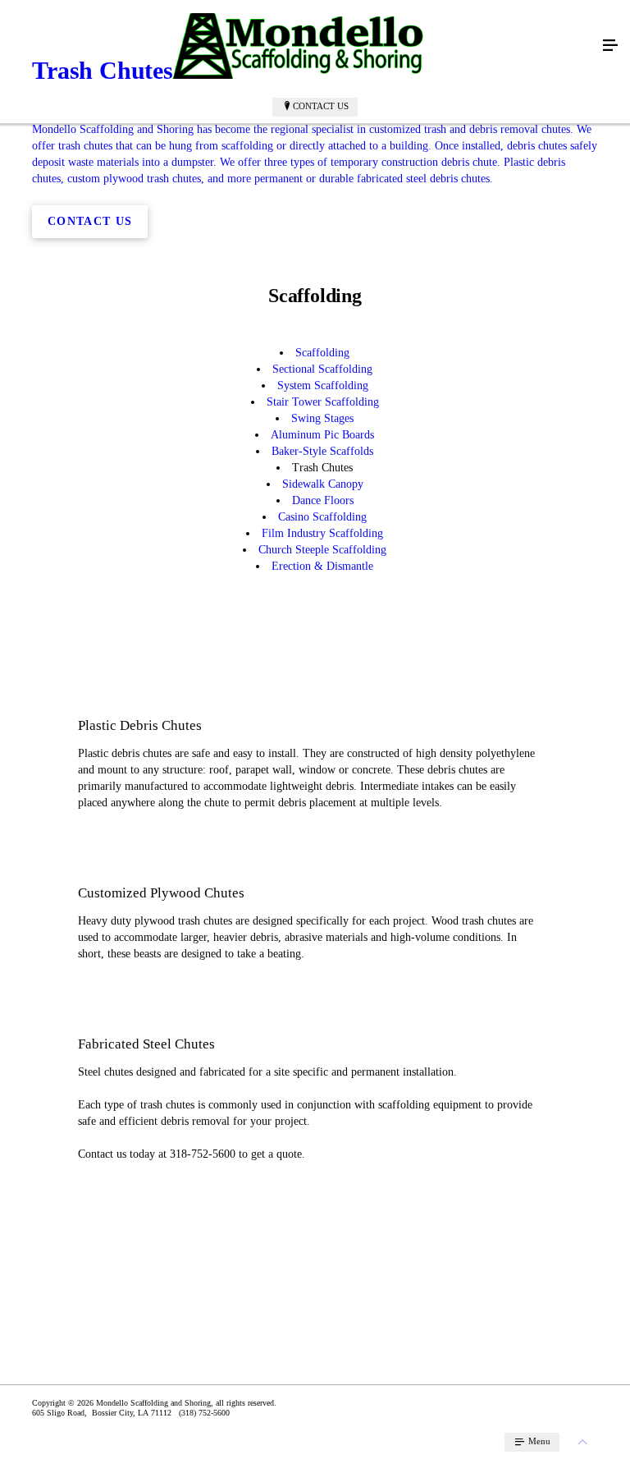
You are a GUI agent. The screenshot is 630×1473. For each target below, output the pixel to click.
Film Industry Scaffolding (322, 533)
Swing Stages (322, 418)
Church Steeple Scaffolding (322, 550)
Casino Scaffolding (322, 517)
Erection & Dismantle (322, 566)
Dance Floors (323, 500)
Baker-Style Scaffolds (322, 451)
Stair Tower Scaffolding (323, 402)
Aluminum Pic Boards (322, 435)
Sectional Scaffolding (322, 369)
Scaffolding (322, 352)
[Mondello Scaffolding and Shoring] (299, 46)
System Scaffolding (322, 385)
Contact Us (321, 106)
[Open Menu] (610, 45)
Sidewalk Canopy (322, 484)
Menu (538, 1441)
